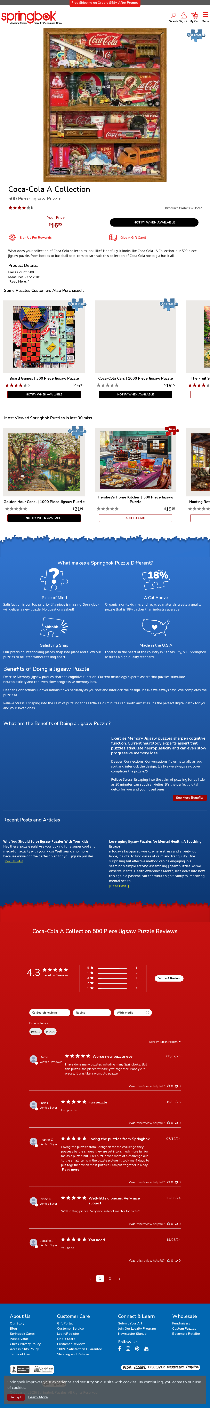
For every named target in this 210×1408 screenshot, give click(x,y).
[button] (90, 1278)
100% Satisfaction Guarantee (79, 1349)
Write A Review (169, 978)
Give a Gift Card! (133, 237)
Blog (13, 1328)
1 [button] (100, 1278)
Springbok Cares (22, 1333)
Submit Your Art (130, 1323)
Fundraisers (181, 1323)
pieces (50, 1031)
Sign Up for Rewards (36, 237)
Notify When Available (154, 222)
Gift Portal (65, 1323)
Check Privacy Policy (25, 1344)
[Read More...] (18, 281)
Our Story (17, 1323)
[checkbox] (133, 1012)
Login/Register (68, 1333)
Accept (16, 1397)
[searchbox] (49, 1012)
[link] (112, 989)
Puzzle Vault (19, 1339)
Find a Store (66, 1339)
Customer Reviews (71, 1344)
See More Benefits (189, 797)
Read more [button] (70, 1169)
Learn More (38, 1397)
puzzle (35, 1031)
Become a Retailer (186, 1333)
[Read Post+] (13, 861)
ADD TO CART (136, 518)
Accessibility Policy (24, 1349)
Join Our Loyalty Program (137, 1328)
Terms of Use (20, 1354)
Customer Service (70, 1328)
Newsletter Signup (132, 1333)
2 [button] (110, 1278)
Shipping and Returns (73, 1354)
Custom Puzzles (184, 1328)
